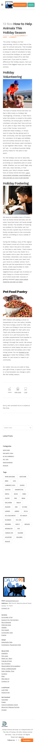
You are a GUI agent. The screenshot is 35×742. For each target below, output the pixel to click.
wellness (19, 537)
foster (7, 498)
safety (17, 524)
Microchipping (6, 622)
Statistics (4, 653)
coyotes (7, 489)
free (15, 498)
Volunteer (4, 700)
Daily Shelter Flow (7, 671)
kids (16, 507)
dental (7, 494)
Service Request (20, 4)
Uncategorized (8, 462)
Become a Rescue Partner (10, 707)
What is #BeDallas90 (8, 669)
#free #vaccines (10, 476)
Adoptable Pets (6, 642)
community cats (10, 485)
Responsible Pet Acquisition (10, 666)
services (27, 524)
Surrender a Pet (6, 617)
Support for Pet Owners (9, 620)
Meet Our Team (6, 658)
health (19, 502)
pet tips (18, 520)
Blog (3, 676)
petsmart (8, 520)
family (24, 494)
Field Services (6, 625)
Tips (18, 528)
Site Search (5, 679)
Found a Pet (5, 692)
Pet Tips (5, 459)
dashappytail (19, 489)
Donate (30, 4)
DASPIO (5, 37)
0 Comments (12, 37)
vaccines (20, 532)
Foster (3, 702)
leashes (7, 511)
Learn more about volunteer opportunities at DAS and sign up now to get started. (16, 175)
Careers (4, 674)
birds (6, 481)
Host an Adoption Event (9, 705)
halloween (8, 502)
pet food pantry (10, 515)
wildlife (7, 541)
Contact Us (5, 608)
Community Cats (7, 633)
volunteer (8, 537)
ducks (16, 494)
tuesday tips (9, 532)
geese (23, 498)
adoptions (23, 476)
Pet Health (5, 630)
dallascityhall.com (12, 601)
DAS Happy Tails (8, 453)
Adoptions (6, 450)
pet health (23, 515)
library (17, 511)
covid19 (22, 485)
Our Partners (5, 663)
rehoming (8, 524)
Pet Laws (4, 656)
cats (14, 481)
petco (26, 511)
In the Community (20, 35)
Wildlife (5, 465)
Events (3, 635)
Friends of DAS (6, 661)
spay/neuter (8, 528)
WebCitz (21, 737)
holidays (7, 507)
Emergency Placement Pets (11, 645)
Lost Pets (4, 690)
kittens (24, 507)
